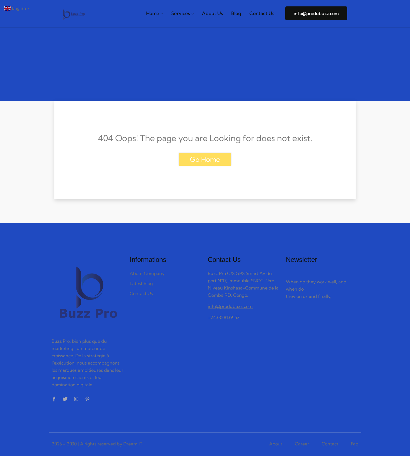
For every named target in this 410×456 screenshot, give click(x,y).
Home (152, 13)
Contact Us (261, 13)
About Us (212, 13)
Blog (236, 13)
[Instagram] (76, 399)
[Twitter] (65, 399)
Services (180, 13)
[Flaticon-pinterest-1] (87, 399)
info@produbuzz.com (316, 13)
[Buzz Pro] (73, 15)
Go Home (205, 159)
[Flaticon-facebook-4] (54, 399)
